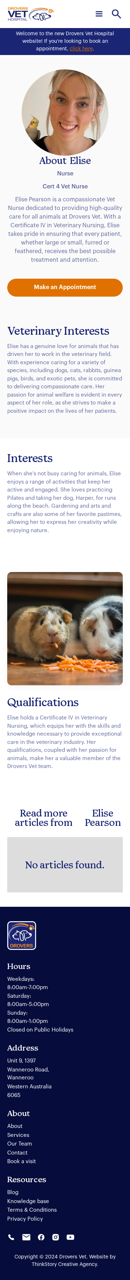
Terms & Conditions (32, 1210)
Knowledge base (28, 1201)
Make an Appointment (65, 287)
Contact (17, 1153)
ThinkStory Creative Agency (64, 1264)
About (14, 1126)
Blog (12, 1192)
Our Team (19, 1144)
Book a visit (21, 1161)
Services (18, 1135)
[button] (99, 14)
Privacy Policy (25, 1219)
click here (81, 48)
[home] (31, 14)
